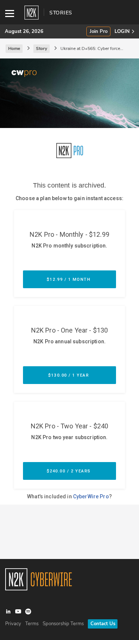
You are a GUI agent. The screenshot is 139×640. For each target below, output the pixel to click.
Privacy (13, 623)
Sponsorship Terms (63, 623)
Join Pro (98, 31)
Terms (32, 623)
